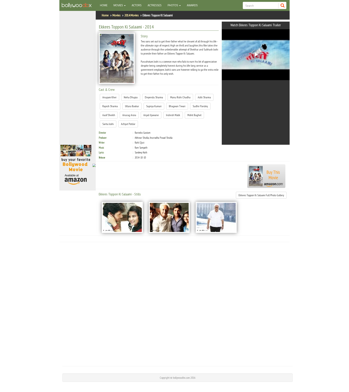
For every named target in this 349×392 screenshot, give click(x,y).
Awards (192, 5)
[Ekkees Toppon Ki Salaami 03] (216, 217)
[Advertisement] (77, 79)
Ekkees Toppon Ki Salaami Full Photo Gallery (261, 195)
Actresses (155, 5)
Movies (116, 15)
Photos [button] (173, 5)
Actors (137, 5)
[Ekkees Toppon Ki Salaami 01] (122, 217)
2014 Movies (131, 15)
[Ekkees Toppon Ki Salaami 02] (169, 217)
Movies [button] (119, 5)
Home (105, 5)
